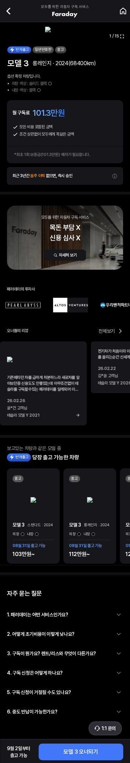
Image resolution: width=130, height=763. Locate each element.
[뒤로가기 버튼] (8, 11)
